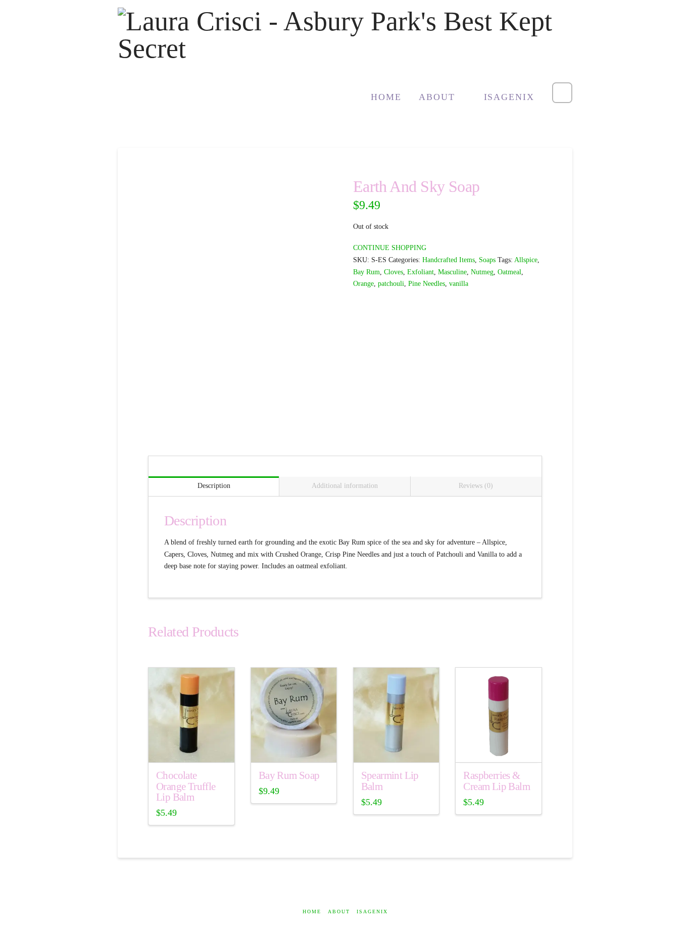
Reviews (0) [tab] (476, 485)
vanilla (458, 283)
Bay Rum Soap (289, 775)
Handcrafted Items (448, 260)
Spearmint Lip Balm (390, 781)
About (339, 911)
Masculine (452, 272)
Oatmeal (509, 272)
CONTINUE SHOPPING (389, 248)
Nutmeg (482, 272)
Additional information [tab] (345, 485)
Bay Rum (366, 272)
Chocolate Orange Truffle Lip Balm (186, 786)
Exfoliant (420, 272)
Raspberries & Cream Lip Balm (496, 781)
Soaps (487, 260)
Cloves (393, 272)
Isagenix (372, 911)
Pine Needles (426, 283)
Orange (363, 283)
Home (312, 911)
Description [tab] (214, 485)
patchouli (391, 283)
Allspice (525, 260)
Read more (191, 746)
